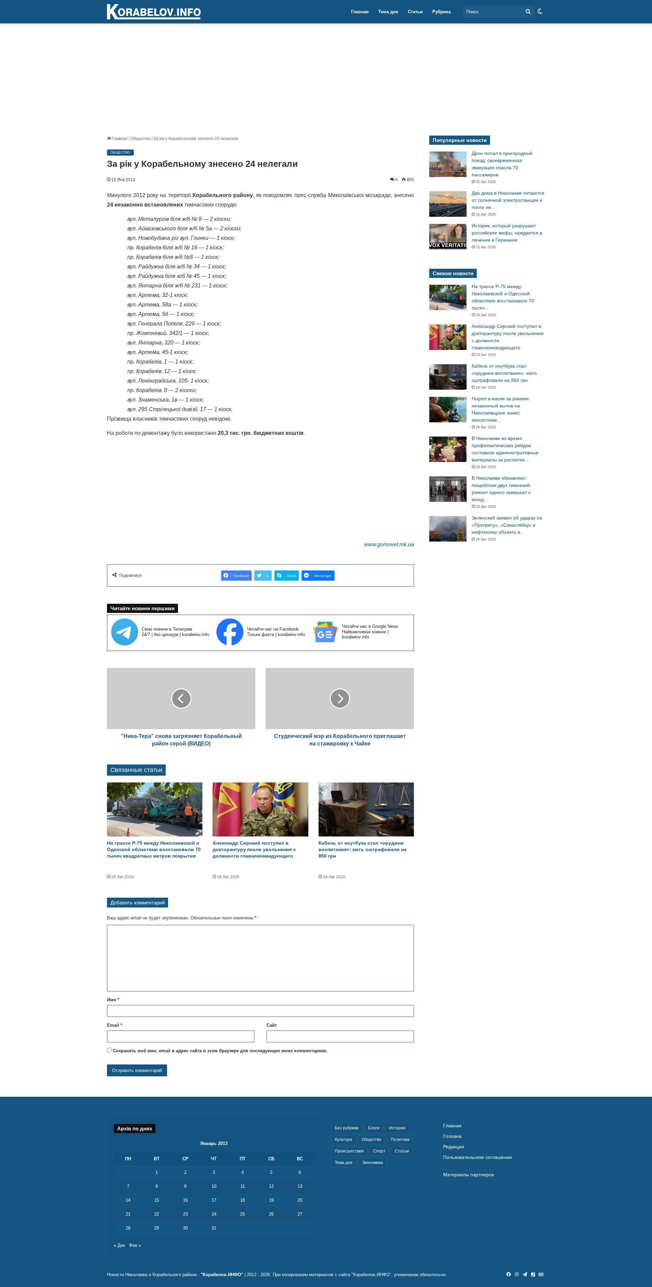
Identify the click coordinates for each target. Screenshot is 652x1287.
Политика (400, 1139)
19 (271, 1200)
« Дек (119, 1245)
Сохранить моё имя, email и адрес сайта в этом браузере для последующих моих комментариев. (220, 1050)
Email (114, 1025)
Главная (360, 11)
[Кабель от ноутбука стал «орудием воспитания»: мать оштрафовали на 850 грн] (366, 809)
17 (214, 1200)
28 (128, 1228)
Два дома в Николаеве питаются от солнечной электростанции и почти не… (508, 200)
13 (299, 1186)
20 (299, 1200)
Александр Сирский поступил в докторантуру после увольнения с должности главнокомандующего (254, 849)
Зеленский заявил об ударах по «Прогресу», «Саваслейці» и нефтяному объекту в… (507, 525)
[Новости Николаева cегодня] (154, 12)
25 (242, 1214)
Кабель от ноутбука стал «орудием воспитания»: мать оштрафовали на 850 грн (362, 849)
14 (128, 1200)
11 (242, 1186)
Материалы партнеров (468, 1174)
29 (156, 1228)
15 (156, 1200)
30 (185, 1228)
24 (214, 1214)
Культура (343, 1139)
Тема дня (388, 11)
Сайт (272, 1025)
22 (156, 1214)
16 (185, 1200)
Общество (140, 138)
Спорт (379, 1151)
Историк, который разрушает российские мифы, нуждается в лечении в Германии (507, 233)
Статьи (415, 11)
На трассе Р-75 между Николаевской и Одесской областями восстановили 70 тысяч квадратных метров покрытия (154, 849)
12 (271, 1186)
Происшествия (349, 1151)
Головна (452, 1136)
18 (242, 1200)
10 (214, 1186)
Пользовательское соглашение (477, 1157)
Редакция (453, 1146)
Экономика (372, 1162)
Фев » (135, 1245)
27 (299, 1214)
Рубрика (441, 11)
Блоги (373, 1128)
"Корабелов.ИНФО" (222, 1274)
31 (214, 1228)
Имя (113, 999)
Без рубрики (347, 1128)
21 (128, 1214)
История (397, 1128)
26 (271, 1214)
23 (185, 1214)
